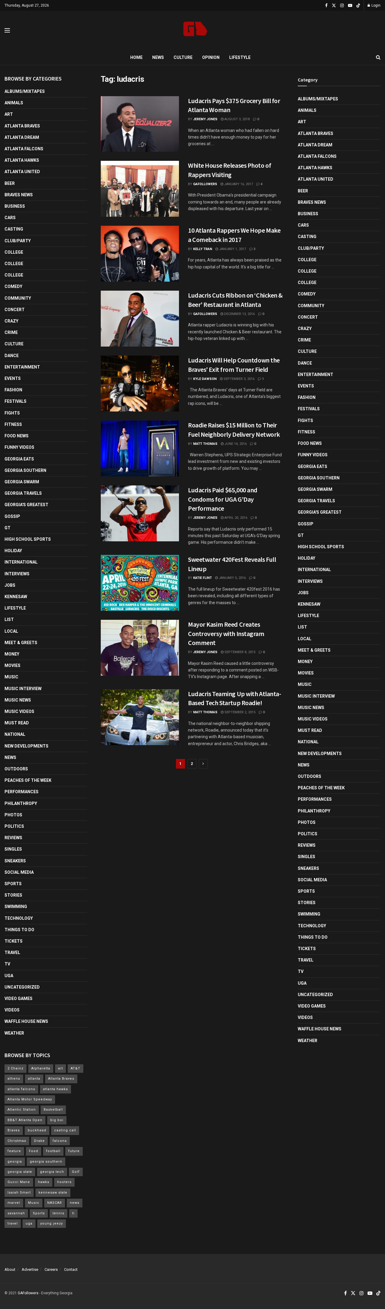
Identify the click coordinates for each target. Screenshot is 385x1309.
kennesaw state (52, 1192)
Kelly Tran (202, 249)
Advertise (30, 1269)
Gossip (12, 516)
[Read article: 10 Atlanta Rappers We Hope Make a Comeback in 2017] (140, 254)
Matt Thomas (205, 444)
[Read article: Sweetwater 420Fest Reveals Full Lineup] (140, 583)
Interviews (17, 573)
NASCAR (54, 1203)
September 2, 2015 (239, 712)
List (9, 619)
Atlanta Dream (22, 137)
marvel (14, 1203)
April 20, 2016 (235, 518)
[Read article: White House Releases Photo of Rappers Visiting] (140, 189)
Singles (13, 849)
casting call (65, 1130)
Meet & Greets (21, 642)
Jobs (10, 585)
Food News (17, 435)
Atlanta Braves (22, 126)
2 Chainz (15, 1068)
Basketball (53, 1110)
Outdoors (16, 768)
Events (13, 378)
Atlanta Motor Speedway (30, 1099)
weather (14, 1033)
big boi (56, 1120)
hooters (64, 1182)
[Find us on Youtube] (350, 5)
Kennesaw (16, 596)
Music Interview (23, 688)
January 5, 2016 (232, 578)
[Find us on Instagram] (342, 5)
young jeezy (51, 1223)
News (158, 57)
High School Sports (28, 539)
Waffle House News (26, 1021)
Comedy (13, 286)
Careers (51, 1269)
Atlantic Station (22, 1110)
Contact (71, 1269)
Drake (39, 1141)
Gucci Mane (19, 1182)
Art (9, 114)
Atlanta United (22, 171)
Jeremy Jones (205, 119)
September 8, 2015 (239, 652)
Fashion (13, 389)
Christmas (17, 1141)
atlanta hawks (55, 1089)
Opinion (211, 57)
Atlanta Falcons (24, 148)
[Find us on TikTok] (358, 5)
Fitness (13, 424)
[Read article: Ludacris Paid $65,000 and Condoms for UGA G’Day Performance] (140, 513)
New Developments (26, 746)
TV (7, 964)
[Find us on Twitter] (334, 5)
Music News (18, 700)
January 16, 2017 (238, 184)
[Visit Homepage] (195, 30)
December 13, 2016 (239, 314)
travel (13, 1223)
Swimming (16, 906)
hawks (43, 1182)
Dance (12, 355)
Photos (13, 814)
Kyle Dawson (205, 379)
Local (11, 631)
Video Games (18, 998)
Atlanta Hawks (22, 160)
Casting (14, 229)
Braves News (19, 194)
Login (375, 5)
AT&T (75, 1068)
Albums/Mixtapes (25, 91)
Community (18, 298)
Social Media (19, 872)
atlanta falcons (21, 1089)
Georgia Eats (19, 459)
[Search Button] (378, 57)
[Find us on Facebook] (326, 5)
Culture (183, 57)
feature (14, 1151)
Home (136, 57)
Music (11, 676)
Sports (13, 883)
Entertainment (22, 367)
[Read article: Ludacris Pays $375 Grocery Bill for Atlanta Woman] (140, 124)
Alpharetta (40, 1068)
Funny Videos (19, 447)
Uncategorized (22, 987)
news (74, 1203)
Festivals (15, 401)
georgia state (20, 1172)
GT (8, 527)
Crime (11, 332)
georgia (15, 1162)
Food (33, 1151)
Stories (13, 895)
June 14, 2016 (235, 444)
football (53, 1151)
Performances (21, 791)
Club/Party (18, 240)
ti (73, 1213)
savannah (16, 1213)
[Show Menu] (7, 30)
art (60, 1068)
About (10, 1269)
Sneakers (15, 860)
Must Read (17, 722)
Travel (12, 952)
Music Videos (19, 711)
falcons (60, 1141)
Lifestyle (240, 57)
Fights (12, 413)
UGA (9, 975)
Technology (19, 918)
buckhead (37, 1130)
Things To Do (19, 929)
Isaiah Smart (19, 1192)
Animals (14, 102)
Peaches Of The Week (28, 780)
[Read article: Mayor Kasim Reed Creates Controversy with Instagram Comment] (140, 648)
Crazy (11, 321)
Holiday (13, 550)
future (74, 1151)
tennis (58, 1213)
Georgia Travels (23, 493)
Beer (10, 183)
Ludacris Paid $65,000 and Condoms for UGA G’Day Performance (222, 499)
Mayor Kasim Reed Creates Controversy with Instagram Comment (226, 633)
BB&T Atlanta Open (25, 1120)
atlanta (34, 1079)
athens (14, 1079)
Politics (14, 826)
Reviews (13, 837)
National (15, 734)
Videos (12, 1010)
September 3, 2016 (238, 379)
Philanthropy (21, 803)
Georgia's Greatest (26, 504)
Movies (12, 665)
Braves (14, 1130)
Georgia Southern (25, 470)
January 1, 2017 (232, 249)
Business (15, 206)
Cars (10, 217)
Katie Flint (202, 578)
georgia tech (52, 1172)
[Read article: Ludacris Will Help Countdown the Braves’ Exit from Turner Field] (140, 383)
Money (12, 654)
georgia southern (46, 1162)
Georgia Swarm (22, 481)
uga (29, 1223)
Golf (76, 1172)
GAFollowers (205, 184)
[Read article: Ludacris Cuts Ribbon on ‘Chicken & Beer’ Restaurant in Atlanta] (140, 319)
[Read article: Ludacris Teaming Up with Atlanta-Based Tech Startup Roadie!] (140, 717)
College (14, 252)
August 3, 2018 (236, 119)
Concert (15, 309)
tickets (14, 941)
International (21, 562)
